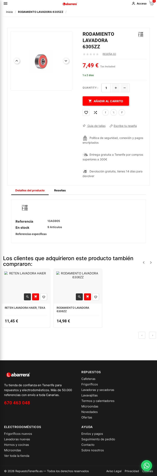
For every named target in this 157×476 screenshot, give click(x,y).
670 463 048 (17, 402)
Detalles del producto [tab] (30, 190)
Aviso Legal (113, 471)
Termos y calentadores (97, 401)
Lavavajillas (89, 395)
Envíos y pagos (92, 434)
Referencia (24, 221)
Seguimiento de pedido (98, 439)
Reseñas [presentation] (60, 190)
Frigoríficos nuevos (18, 434)
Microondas (89, 406)
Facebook (105, 112)
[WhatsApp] (146, 465)
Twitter (113, 112)
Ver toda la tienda (16, 456)
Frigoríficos (89, 384)
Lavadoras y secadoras (97, 390)
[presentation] (141, 335)
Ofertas (86, 417)
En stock (22, 227)
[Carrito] (151, 4)
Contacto (87, 445)
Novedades (89, 412)
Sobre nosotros (92, 450)
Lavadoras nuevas (17, 439)
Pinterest (122, 112)
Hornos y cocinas (16, 445)
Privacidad (132, 471)
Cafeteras (88, 379)
